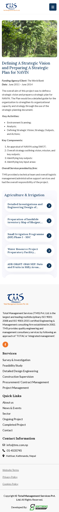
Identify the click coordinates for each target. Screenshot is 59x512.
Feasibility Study (12, 365)
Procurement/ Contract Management (26, 382)
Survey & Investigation (16, 360)
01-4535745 (14, 450)
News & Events (12, 408)
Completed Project (14, 424)
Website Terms (11, 469)
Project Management (16, 387)
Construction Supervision (18, 376)
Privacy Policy (10, 476)
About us (8, 402)
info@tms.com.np (17, 445)
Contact (8, 430)
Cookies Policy (10, 483)
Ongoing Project (13, 419)
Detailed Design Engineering (20, 371)
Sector (7, 413)
